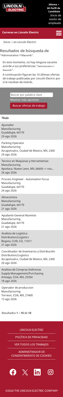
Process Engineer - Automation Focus (25, 179)
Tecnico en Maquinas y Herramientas (25, 161)
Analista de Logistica (14, 233)
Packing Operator (13, 143)
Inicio (7, 42)
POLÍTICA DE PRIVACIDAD (31, 337)
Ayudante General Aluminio (19, 215)
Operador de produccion (17, 287)
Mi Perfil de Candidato (53, 10)
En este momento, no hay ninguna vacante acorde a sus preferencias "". (30, 66)
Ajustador (8, 125)
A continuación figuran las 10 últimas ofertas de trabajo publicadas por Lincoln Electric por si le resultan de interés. (31, 78)
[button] (52, 33)
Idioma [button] (53, 4)
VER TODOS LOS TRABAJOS (31, 344)
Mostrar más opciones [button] (24, 100)
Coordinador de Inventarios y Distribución (28, 251)
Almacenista (9, 197)
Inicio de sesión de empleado (54, 19)
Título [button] (5, 118)
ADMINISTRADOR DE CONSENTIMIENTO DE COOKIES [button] (31, 353)
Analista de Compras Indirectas (21, 269)
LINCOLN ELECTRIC (32, 330)
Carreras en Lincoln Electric (20, 32)
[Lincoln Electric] (14, 8)
